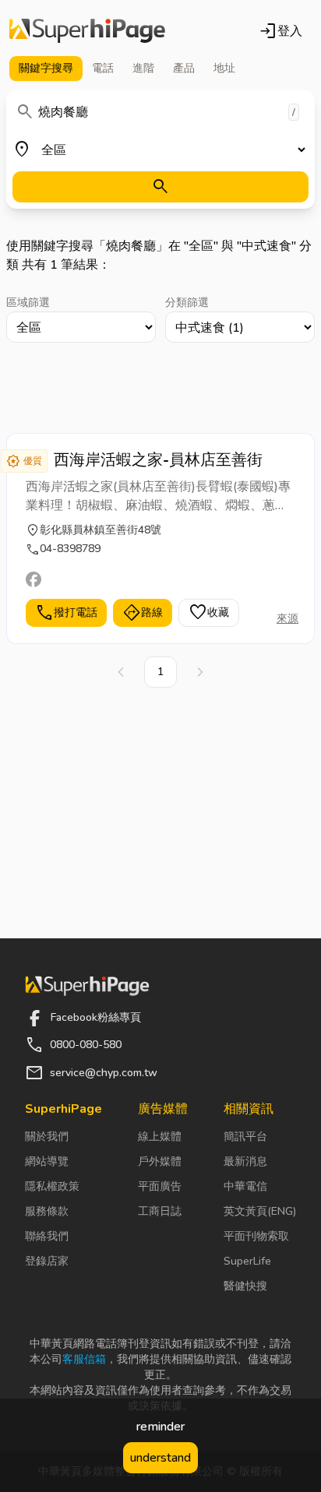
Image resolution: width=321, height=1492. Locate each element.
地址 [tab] (224, 68)
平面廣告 (160, 1186)
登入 (280, 31)
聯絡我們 (47, 1236)
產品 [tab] (184, 68)
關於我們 (47, 1136)
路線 (142, 613)
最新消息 (245, 1161)
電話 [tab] (103, 68)
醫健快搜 (245, 1286)
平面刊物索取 (256, 1236)
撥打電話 (66, 613)
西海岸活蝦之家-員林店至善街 (158, 459)
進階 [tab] (143, 68)
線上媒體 (160, 1136)
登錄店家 (47, 1261)
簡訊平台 (245, 1136)
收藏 (209, 613)
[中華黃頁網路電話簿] (87, 31)
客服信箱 (84, 1359)
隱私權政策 (52, 1186)
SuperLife (247, 1261)
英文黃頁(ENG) (260, 1211)
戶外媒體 (160, 1161)
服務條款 (47, 1211)
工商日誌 (160, 1211)
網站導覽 (47, 1161)
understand (160, 1457)
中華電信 (245, 1186)
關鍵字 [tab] (46, 68)
